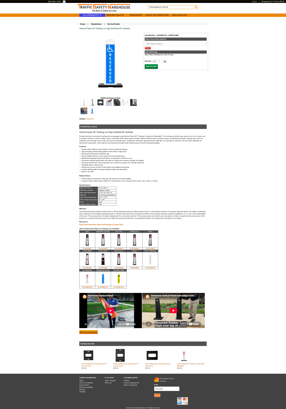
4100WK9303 (119, 287)
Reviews (82, 389)
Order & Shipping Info (131, 383)
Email (156, 385)
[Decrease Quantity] (154, 61)
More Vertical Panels (88, 332)
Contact (126, 380)
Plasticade (89, 119)
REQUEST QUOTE (115, 15)
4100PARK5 (150, 249)
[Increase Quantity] (165, 61)
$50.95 (190, 366)
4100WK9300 (87, 287)
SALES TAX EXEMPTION (157, 15)
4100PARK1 (87, 249)
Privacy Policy (84, 385)
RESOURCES (136, 15)
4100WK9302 (103, 287)
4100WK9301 (150, 268)
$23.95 (94, 366)
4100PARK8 (118, 268)
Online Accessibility (86, 387)
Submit (157, 395)
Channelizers (96, 24)
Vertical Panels (113, 24)
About (81, 380)
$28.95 (126, 366)
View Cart (108, 383)
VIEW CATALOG (179, 15)
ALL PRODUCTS (91, 15)
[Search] (196, 7)
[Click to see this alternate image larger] (83, 102)
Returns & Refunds (130, 385)
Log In (255, 1)
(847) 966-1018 (54, 2)
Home (82, 24)
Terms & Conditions (86, 383)
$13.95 (157, 366)
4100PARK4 (134, 249)
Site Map (82, 392)
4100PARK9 (134, 268)
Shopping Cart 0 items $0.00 (272, 1)
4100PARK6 (87, 268)
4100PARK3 (118, 249)
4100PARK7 (103, 268)
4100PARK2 (103, 249)
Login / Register (110, 380)
